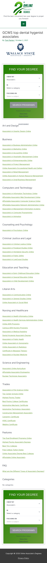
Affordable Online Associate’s (13, 457)
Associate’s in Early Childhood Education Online (20, 273)
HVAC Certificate (9, 421)
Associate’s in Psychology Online (15, 230)
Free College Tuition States (13, 450)
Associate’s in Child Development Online (18, 281)
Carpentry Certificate (10, 417)
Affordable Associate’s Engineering (16, 372)
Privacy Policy (23, 558)
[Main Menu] (23, 23)
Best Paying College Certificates (15, 401)
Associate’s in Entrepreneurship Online (17, 160)
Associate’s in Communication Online (16, 295)
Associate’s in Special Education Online (17, 277)
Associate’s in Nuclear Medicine (14, 355)
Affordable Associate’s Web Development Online (21, 197)
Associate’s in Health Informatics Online (17, 316)
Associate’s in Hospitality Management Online (20, 157)
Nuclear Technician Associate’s (14, 376)
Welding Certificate (9, 424)
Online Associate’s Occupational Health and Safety (22, 168)
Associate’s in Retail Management (15, 172)
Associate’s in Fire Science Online (15, 390)
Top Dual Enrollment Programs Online (17, 438)
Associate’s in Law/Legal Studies (15, 259)
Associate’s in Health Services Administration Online (22, 320)
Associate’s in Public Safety (13, 256)
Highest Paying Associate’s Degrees (16, 442)
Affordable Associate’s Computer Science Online (21, 201)
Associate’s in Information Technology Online (19, 193)
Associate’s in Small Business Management (19, 180)
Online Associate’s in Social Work (15, 302)
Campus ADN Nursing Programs (15, 328)
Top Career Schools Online (12, 394)
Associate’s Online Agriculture (14, 368)
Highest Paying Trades (11, 397)
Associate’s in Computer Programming (17, 213)
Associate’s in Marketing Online (14, 149)
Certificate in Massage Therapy (14, 351)
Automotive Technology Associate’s (16, 409)
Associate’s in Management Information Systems (21, 209)
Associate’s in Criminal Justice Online (16, 244)
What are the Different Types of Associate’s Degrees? (23, 471)
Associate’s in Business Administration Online (19, 145)
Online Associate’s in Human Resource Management (22, 176)
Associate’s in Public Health (13, 339)
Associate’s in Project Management (16, 164)
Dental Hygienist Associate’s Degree (16, 335)
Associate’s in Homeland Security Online (18, 252)
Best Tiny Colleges (9, 446)
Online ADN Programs (11, 324)
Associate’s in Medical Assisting (14, 331)
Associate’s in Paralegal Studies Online (17, 248)
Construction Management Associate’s (17, 413)
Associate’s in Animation (11, 216)
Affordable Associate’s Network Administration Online (23, 205)
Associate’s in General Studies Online (16, 299)
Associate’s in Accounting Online (15, 153)
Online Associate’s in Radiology (14, 347)
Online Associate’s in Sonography (15, 343)
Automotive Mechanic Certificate (15, 405)
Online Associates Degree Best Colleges (18, 453)
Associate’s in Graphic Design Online (16, 131)
